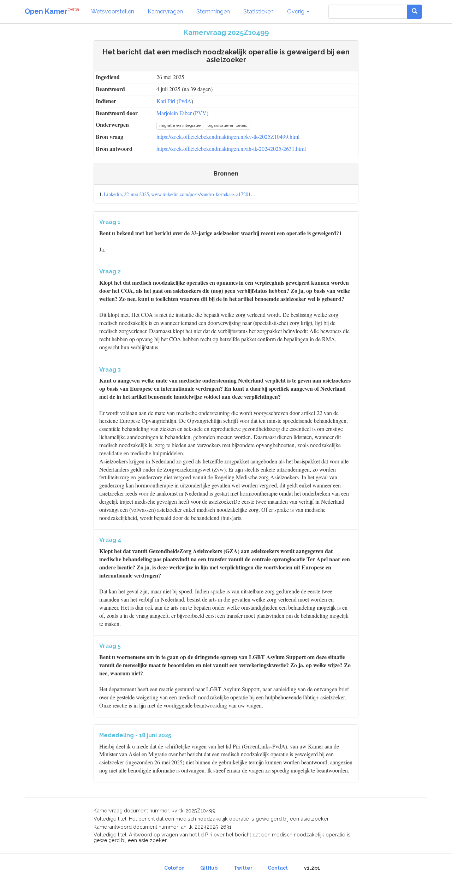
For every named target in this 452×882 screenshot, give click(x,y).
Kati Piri (165, 101)
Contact (278, 868)
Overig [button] (296, 11)
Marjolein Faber (174, 113)
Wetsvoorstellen (112, 11)
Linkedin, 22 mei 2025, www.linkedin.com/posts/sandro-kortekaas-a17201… (180, 194)
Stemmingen (213, 11)
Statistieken (258, 11)
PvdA (184, 101)
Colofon (174, 868)
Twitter (243, 868)
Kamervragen (165, 11)
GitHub (209, 868)
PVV (201, 113)
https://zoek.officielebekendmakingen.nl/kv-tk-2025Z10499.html (227, 136)
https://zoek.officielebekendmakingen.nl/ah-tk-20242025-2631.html (231, 148)
